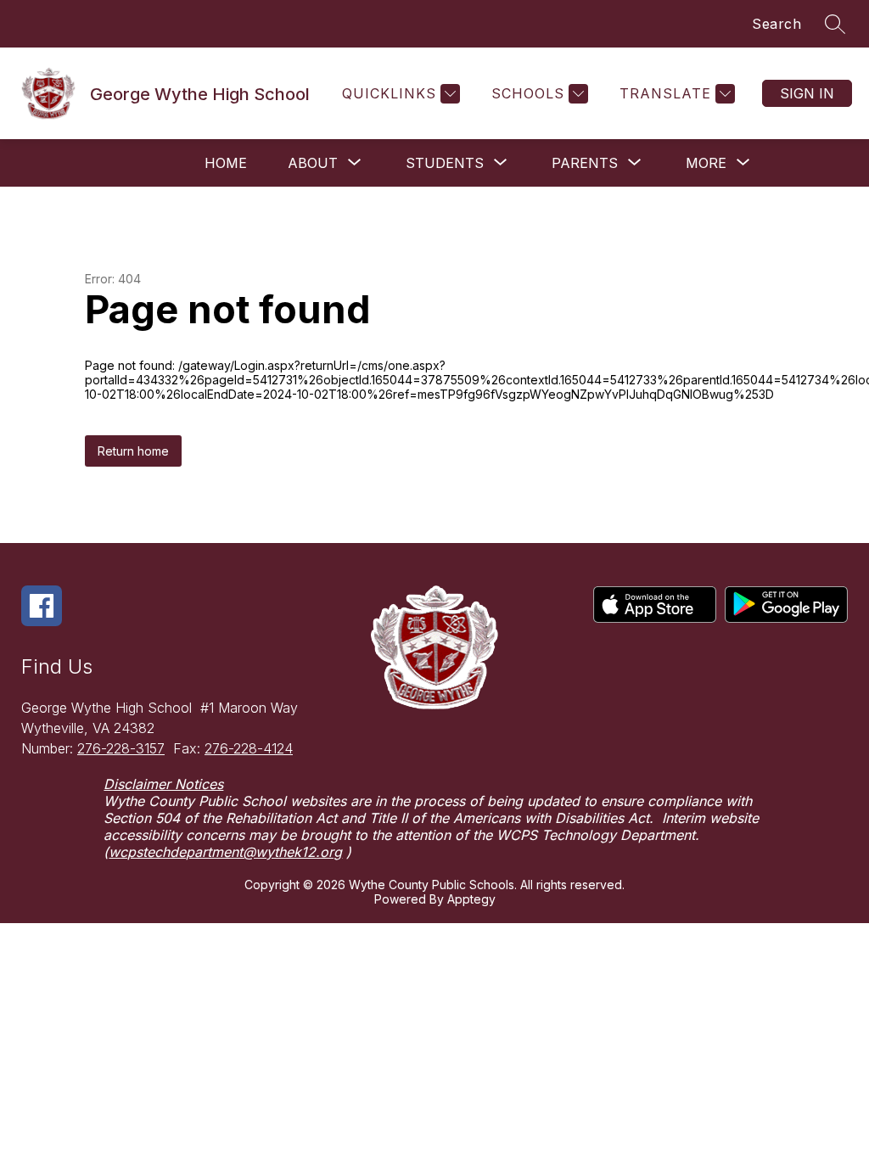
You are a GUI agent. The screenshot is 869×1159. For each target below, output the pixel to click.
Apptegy (471, 899)
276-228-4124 (249, 748)
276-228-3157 (121, 748)
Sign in (807, 93)
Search (776, 23)
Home (226, 162)
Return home (133, 451)
